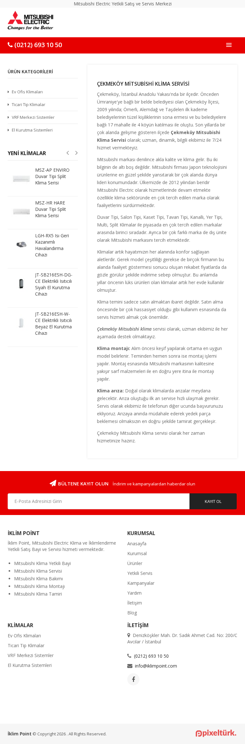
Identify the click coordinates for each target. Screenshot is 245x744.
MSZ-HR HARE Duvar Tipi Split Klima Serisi (50, 209)
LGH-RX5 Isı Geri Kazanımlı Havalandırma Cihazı (52, 245)
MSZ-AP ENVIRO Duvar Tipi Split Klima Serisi (52, 176)
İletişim (134, 603)
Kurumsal (137, 553)
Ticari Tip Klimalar (28, 104)
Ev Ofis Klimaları (27, 92)
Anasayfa (136, 543)
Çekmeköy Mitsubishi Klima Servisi (143, 83)
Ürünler (134, 563)
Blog (132, 613)
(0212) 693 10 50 (37, 44)
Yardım (134, 593)
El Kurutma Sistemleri (32, 130)
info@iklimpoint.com (156, 666)
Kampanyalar (140, 583)
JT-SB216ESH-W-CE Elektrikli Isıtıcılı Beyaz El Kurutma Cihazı (53, 323)
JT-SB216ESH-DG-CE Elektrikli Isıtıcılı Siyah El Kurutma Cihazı (53, 284)
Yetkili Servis (139, 573)
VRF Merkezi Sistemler (33, 117)
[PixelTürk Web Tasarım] (213, 733)
